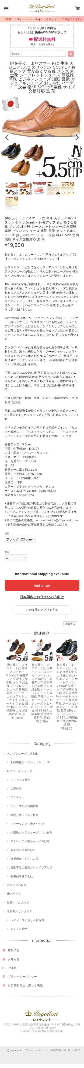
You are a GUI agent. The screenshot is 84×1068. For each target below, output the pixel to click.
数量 (7, 552)
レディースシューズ (19, 771)
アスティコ (17, 797)
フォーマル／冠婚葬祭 (24, 806)
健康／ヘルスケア (18, 902)
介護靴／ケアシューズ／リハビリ (31, 832)
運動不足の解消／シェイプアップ (31, 867)
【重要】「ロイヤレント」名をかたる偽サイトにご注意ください (42, 19)
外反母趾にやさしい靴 (24, 858)
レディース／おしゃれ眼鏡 (27, 920)
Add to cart (42, 585)
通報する (70, 623)
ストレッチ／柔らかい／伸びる (30, 841)
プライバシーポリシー (22, 976)
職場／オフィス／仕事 (24, 815)
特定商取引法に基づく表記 (25, 985)
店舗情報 (14, 950)
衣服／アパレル (17, 885)
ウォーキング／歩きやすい (27, 823)
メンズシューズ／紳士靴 (22, 753)
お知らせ (14, 959)
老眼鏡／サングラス (19, 911)
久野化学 (16, 788)
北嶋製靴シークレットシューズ (30, 762)
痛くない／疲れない (23, 850)
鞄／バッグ (14, 893)
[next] (76, 137)
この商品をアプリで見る (42, 609)
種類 (7, 533)
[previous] (7, 137)
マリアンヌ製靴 (20, 779)
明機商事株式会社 (21, 876)
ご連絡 (12, 968)
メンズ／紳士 (18, 928)
